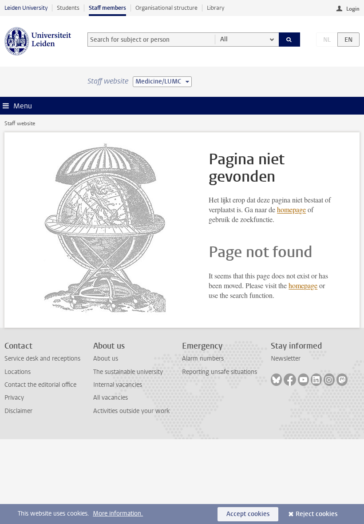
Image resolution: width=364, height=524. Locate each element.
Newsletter (286, 358)
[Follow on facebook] (290, 379)
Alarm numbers (203, 358)
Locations (17, 372)
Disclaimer (18, 411)
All (224, 39)
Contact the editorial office (40, 385)
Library (215, 8)
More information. (118, 513)
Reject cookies (316, 514)
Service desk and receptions (42, 358)
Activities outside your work (131, 411)
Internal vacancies (117, 385)
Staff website (19, 123)
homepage (291, 209)
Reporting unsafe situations (219, 372)
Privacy (14, 397)
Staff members (107, 8)
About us (105, 358)
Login (353, 8)
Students (68, 8)
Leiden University (25, 8)
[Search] (289, 39)
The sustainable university (128, 372)
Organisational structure (166, 8)
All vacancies (110, 397)
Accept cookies (247, 514)
